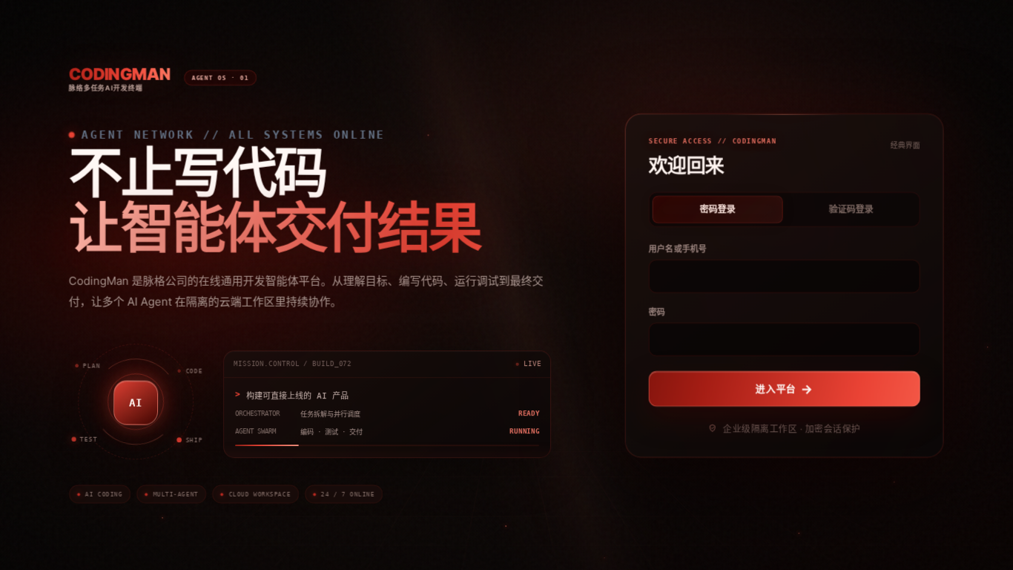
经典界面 (905, 144)
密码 (657, 311)
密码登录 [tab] (718, 208)
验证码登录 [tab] (851, 208)
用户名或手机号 (678, 248)
